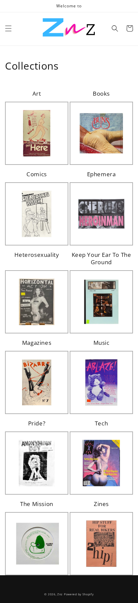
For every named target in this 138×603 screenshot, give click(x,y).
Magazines (36, 342)
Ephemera (101, 174)
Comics (36, 174)
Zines (101, 504)
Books (101, 93)
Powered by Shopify (79, 594)
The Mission (36, 504)
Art (36, 93)
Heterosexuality (36, 255)
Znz (60, 594)
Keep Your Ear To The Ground (101, 258)
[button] (8, 28)
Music (101, 342)
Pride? (37, 423)
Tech (101, 423)
